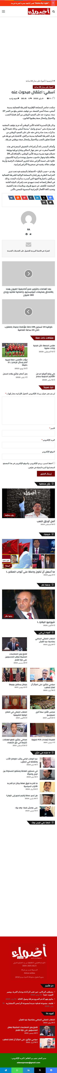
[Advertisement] (28, 47)
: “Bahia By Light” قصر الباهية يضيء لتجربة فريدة (30, 3)
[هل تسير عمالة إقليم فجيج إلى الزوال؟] (47, 799)
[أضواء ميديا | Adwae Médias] (39, 11)
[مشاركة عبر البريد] (49, 202)
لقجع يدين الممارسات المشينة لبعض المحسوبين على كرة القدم (16, 657)
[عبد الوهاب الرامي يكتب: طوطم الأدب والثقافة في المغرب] (47, 762)
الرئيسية (49, 81)
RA (50, 98)
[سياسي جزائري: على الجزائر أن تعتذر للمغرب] (42, 675)
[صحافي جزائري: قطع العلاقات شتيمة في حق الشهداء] (14, 730)
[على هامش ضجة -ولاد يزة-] (47, 811)
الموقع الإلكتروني (48, 452)
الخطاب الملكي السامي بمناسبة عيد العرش (45, 640)
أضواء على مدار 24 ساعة (35, 81)
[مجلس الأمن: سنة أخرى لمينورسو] (42, 702)
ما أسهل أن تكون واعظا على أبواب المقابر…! (30, 572)
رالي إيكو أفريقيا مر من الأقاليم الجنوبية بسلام (45, 375)
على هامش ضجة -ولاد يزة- (26, 808)
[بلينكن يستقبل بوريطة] (14, 675)
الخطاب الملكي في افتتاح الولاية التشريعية (16, 713)
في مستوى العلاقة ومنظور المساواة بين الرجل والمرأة (20, 772)
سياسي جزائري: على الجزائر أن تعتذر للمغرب (43, 686)
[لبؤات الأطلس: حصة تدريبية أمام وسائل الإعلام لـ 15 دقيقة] (14, 350)
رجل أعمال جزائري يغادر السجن (15, 374)
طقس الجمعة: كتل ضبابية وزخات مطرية (44, 347)
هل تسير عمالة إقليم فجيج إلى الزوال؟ (22, 795)
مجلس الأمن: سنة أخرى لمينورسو (45, 713)
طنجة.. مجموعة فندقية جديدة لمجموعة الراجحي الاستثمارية (29, 1003)
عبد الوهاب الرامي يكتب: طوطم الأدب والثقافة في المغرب (22, 760)
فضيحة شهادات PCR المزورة (43, 740)
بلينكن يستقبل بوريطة (18, 684)
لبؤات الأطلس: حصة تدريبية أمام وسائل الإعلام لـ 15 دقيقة (16, 362)
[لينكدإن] (36, 198)
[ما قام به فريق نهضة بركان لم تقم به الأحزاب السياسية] (47, 787)
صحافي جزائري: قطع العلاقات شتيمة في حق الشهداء (15, 741)
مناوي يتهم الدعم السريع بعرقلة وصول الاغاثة (35, 999)
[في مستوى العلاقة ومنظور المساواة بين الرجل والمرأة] (47, 775)
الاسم (52, 428)
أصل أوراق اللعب (46, 521)
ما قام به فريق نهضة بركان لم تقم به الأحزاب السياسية (22, 785)
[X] (43, 198)
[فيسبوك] (49, 198)
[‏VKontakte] (10, 198)
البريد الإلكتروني (48, 440)
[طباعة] (43, 202)
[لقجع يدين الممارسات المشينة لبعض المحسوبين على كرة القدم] (14, 644)
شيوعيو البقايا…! (46, 622)
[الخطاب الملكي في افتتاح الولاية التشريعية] (14, 702)
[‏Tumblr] (30, 198)
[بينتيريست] (23, 198)
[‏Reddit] (17, 198)
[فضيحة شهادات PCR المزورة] (42, 730)
